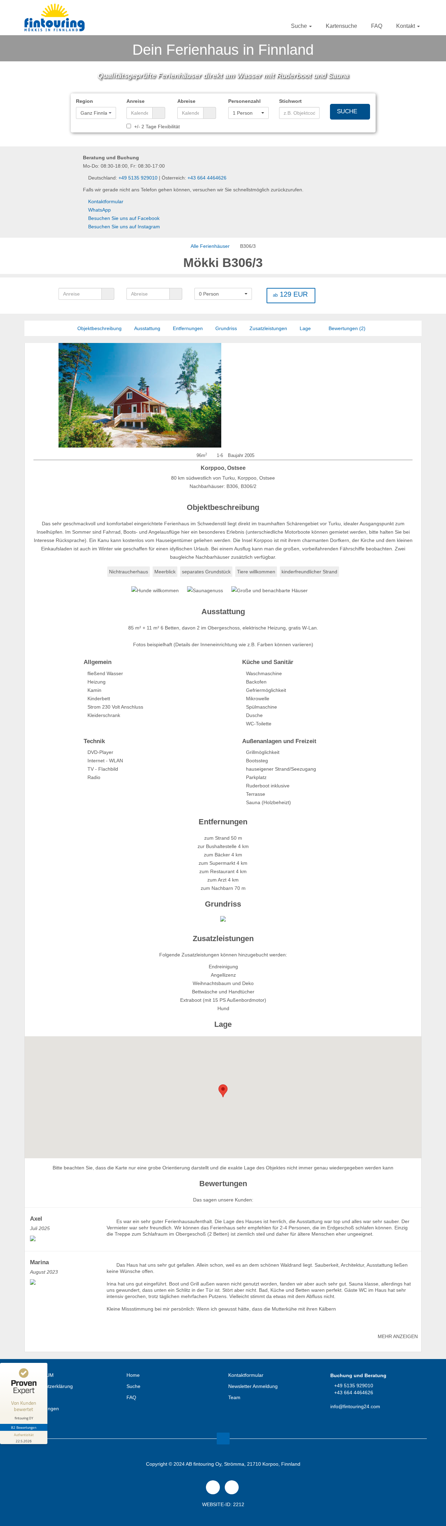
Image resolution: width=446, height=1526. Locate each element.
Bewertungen (346, 328)
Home (133, 1375)
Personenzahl (244, 101)
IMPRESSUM (39, 1375)
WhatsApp (99, 210)
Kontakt (406, 26)
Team (234, 1397)
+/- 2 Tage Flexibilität (156, 126)
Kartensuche (341, 26)
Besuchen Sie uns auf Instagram (124, 226)
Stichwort (290, 101)
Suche (299, 26)
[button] (96, 113)
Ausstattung (147, 328)
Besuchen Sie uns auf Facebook (124, 218)
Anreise (135, 101)
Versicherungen (41, 1408)
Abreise (186, 101)
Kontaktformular (105, 201)
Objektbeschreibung (99, 328)
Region (84, 101)
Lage (305, 328)
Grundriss (226, 328)
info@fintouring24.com (355, 1406)
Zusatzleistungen (268, 328)
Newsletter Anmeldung (253, 1386)
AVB (28, 1397)
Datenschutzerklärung (48, 1386)
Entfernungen (188, 328)
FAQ (376, 26)
